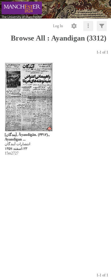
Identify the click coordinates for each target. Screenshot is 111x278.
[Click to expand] (102, 26)
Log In (58, 26)
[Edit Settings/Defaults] (74, 26)
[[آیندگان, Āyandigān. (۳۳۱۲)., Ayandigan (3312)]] (28, 97)
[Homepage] (55, 9)
